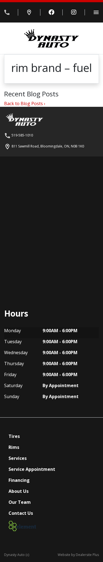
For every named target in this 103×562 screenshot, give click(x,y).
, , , (48, 146)
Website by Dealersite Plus (78, 554)
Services (18, 458)
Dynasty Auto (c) (16, 554)
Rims (14, 447)
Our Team (20, 502)
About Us (19, 491)
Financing (19, 480)
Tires (14, 436)
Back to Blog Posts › (24, 103)
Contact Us (21, 513)
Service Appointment (32, 469)
